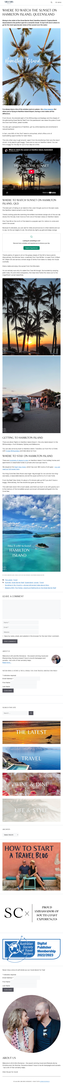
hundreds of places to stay (19, 460)
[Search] (31, 713)
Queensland (29, 582)
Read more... (6, 662)
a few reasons (48, 109)
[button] (51, 2)
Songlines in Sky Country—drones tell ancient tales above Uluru (27, 585)
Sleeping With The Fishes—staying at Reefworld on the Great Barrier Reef (30, 588)
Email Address (7, 678)
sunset (36, 582)
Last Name (6, 686)
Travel (15, 580)
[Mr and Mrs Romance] (9, 2)
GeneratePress (45, 1081)
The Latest (8, 580)
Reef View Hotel (20, 467)
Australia (8, 582)
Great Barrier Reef (18, 582)
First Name (6, 682)
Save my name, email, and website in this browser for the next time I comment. (31, 636)
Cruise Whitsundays (13, 451)
